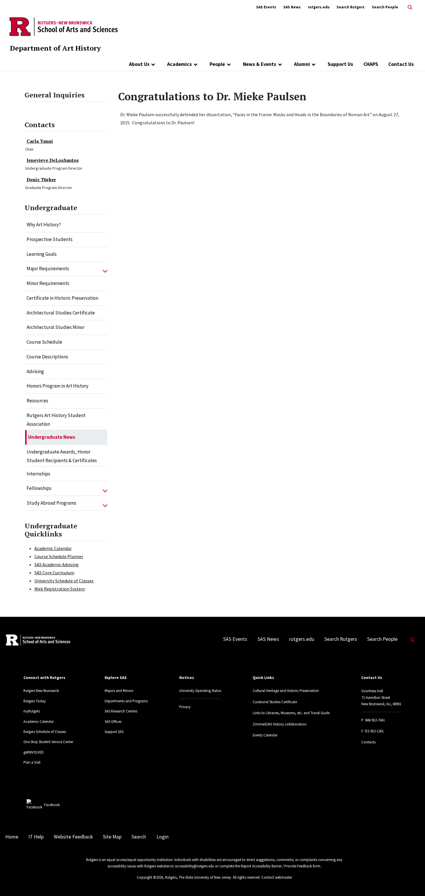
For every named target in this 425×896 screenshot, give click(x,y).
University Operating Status (200, 690)
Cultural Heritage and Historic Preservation (286, 690)
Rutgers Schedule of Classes (44, 731)
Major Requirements (48, 268)
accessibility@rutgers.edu (194, 866)
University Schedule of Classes (64, 581)
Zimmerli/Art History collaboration (279, 724)
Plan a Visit (31, 762)
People (217, 64)
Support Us (340, 64)
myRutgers (31, 711)
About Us (139, 64)
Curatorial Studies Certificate (275, 701)
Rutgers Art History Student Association (56, 419)
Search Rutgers (351, 7)
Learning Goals (42, 254)
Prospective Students (50, 239)
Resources (37, 400)
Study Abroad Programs (51, 503)
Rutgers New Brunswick (41, 690)
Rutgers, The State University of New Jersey (198, 877)
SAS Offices (113, 721)
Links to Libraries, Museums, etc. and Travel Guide (291, 712)
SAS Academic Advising (56, 564)
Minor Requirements (48, 283)
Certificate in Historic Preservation (62, 298)
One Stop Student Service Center (48, 741)
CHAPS (370, 64)
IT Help (36, 837)
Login (162, 837)
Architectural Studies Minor (55, 327)
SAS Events (266, 7)
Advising (35, 371)
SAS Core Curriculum (54, 572)
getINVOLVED (33, 752)
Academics (179, 64)
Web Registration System (59, 589)
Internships (38, 474)
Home (11, 837)
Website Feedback (73, 837)
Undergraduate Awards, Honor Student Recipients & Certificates (62, 456)
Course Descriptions (47, 356)
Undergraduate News (51, 437)
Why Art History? (44, 224)
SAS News (292, 7)
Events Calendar (265, 735)
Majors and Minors (119, 690)
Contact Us (401, 64)
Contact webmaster (276, 877)
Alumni (302, 64)
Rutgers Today (34, 701)
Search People (385, 7)
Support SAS (114, 731)
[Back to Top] (412, 882)
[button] (105, 269)
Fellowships (39, 488)
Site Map (112, 837)
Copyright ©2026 (150, 877)
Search (139, 837)
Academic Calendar (53, 548)
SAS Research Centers (121, 711)
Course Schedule (44, 342)
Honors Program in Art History (57, 386)
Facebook (52, 804)
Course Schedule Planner (58, 556)
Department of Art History (55, 48)
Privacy (185, 706)
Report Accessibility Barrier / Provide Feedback (276, 866)
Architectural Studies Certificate (61, 313)
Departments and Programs (126, 701)
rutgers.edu (319, 7)
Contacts (368, 742)
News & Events (259, 64)
